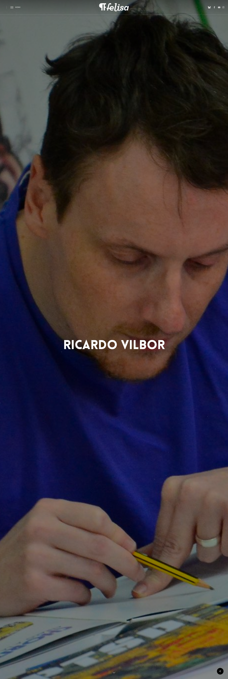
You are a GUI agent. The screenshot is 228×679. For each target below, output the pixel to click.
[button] (15, 7)
